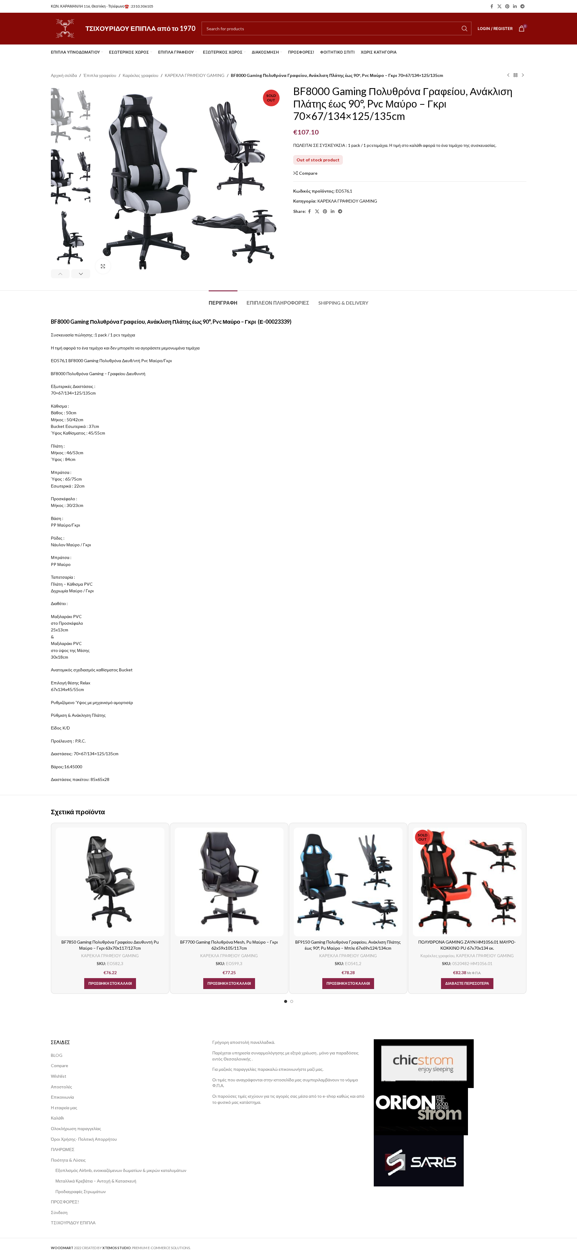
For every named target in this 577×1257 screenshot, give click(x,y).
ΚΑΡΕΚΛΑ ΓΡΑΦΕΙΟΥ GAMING (194, 75)
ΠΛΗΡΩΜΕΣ (63, 1149)
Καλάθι (57, 1117)
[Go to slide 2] (291, 1001)
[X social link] (499, 6)
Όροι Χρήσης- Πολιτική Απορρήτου (84, 1139)
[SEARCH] (465, 28)
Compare (59, 1065)
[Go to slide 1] (285, 1001)
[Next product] (522, 75)
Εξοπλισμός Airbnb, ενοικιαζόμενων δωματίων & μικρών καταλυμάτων (120, 1170)
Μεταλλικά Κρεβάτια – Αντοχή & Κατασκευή (95, 1180)
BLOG (56, 1055)
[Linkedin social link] (515, 6)
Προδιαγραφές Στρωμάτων (80, 1191)
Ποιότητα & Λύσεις (68, 1160)
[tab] (223, 299)
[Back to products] (515, 75)
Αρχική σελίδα (64, 75)
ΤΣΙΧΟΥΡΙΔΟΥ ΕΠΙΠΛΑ (73, 1222)
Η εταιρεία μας (64, 1107)
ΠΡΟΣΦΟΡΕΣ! (65, 1201)
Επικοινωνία (62, 1097)
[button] (60, 273)
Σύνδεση (59, 1212)
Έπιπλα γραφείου (99, 75)
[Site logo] (65, 28)
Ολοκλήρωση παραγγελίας (76, 1128)
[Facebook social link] (492, 6)
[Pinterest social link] (507, 6)
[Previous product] (508, 75)
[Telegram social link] (522, 6)
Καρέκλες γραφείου (140, 75)
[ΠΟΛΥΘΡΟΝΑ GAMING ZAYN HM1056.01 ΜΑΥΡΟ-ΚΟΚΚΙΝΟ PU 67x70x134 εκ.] (467, 882)
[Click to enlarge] (103, 266)
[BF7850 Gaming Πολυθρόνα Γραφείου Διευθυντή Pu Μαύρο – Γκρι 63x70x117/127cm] (110, 882)
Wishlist (58, 1076)
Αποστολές (61, 1086)
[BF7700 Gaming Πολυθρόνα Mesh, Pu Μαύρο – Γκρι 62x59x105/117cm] (229, 882)
